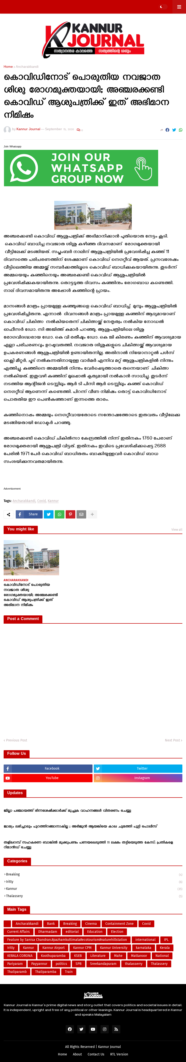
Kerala (165, 948)
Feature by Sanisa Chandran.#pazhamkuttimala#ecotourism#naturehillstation (67, 940)
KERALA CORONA (19, 956)
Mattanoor (139, 956)
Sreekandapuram (103, 964)
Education (94, 932)
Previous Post (16, 740)
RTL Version (119, 1054)
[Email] (81, 514)
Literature (98, 956)
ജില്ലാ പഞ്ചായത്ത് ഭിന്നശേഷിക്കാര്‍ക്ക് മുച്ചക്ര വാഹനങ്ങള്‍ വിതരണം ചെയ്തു (67, 811)
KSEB (78, 956)
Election (117, 932)
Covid (41, 501)
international (145, 940)
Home (8, 67)
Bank (51, 924)
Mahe (118, 956)
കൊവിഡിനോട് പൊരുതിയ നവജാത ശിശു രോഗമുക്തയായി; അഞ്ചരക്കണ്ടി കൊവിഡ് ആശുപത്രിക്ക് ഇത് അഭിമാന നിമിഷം (31, 595)
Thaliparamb (17, 972)
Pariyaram (15, 964)
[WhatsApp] (180, 130)
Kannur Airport (53, 948)
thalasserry (133, 964)
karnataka (143, 948)
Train (69, 972)
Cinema (91, 924)
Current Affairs (18, 932)
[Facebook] (167, 130)
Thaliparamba (45, 972)
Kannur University (113, 948)
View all (176, 529)
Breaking (94, 874)
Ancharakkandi (27, 67)
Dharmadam (47, 932)
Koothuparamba (53, 956)
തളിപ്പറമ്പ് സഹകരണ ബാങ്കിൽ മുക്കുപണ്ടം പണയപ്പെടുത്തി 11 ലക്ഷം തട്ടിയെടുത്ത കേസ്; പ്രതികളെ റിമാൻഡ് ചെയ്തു (88, 845)
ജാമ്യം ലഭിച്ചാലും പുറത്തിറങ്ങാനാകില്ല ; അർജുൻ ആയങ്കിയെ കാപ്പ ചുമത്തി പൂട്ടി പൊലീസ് (80, 826)
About (77, 1054)
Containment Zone (119, 924)
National (162, 956)
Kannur (53, 501)
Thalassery (94, 896)
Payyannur (39, 964)
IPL (166, 940)
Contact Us (96, 1054)
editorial (72, 932)
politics (61, 964)
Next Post (172, 740)
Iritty (94, 882)
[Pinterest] (70, 514)
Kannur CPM (82, 948)
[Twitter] (174, 130)
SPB (79, 964)
